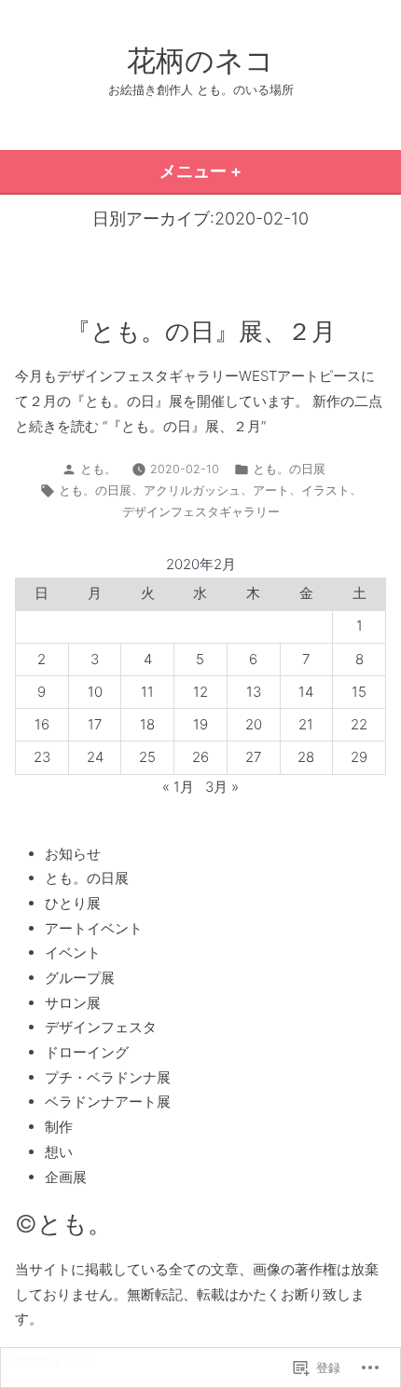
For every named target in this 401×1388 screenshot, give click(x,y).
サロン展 (73, 1003)
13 (253, 692)
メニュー (208, 177)
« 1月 (178, 787)
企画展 (66, 1177)
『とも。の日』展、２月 (201, 331)
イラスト (325, 490)
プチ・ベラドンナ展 (108, 1077)
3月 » (222, 787)
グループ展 (80, 978)
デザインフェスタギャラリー (201, 512)
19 (200, 724)
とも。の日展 (289, 469)
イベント (73, 952)
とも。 (98, 469)
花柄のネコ (200, 60)
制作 (59, 1127)
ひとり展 (73, 903)
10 (95, 692)
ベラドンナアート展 (108, 1101)
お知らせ (73, 854)
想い (59, 1152)
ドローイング (87, 1052)
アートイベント (94, 928)
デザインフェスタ (101, 1027)
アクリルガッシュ (192, 490)
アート (271, 490)
